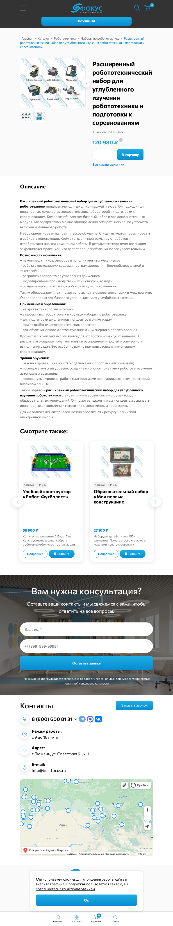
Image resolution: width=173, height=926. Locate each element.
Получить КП (86, 21)
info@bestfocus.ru (49, 770)
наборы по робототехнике (105, 314)
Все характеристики (108, 164)
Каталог (43, 38)
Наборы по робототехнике (100, 38)
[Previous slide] (17, 502)
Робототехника (65, 38)
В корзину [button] (61, 553)
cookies (69, 879)
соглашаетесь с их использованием (65, 889)
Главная (27, 38)
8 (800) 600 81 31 (52, 719)
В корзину (130, 154)
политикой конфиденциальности (86, 683)
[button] (26, 116)
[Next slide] (90, 83)
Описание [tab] (33, 186)
